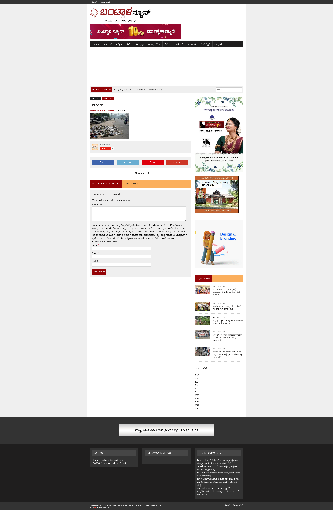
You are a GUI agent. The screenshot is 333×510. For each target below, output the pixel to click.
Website (96, 261)
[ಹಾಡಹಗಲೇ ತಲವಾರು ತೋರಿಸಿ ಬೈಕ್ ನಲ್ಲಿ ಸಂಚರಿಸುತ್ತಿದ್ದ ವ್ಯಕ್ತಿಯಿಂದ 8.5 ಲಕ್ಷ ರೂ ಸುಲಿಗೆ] (202, 354)
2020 (197, 395)
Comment (97, 204)
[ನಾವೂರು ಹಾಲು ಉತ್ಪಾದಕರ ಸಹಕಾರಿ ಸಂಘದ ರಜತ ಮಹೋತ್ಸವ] (202, 308)
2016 (197, 408)
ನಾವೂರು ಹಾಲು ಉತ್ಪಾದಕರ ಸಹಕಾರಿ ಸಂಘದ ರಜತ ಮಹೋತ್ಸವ (227, 307)
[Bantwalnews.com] (166, 15)
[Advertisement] (166, 66)
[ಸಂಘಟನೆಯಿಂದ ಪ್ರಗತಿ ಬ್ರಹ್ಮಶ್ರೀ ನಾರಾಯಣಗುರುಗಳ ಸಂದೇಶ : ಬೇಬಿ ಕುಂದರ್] (202, 291)
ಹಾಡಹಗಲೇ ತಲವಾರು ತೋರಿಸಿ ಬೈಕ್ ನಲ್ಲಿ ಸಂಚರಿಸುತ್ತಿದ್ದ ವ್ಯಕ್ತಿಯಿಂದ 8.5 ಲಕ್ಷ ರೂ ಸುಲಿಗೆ (227, 354)
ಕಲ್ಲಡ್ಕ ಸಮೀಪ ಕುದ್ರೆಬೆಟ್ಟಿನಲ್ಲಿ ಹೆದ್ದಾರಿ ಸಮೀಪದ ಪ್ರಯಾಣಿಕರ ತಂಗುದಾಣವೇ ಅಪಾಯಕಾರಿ (218, 491)
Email (95, 253)
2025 (197, 378)
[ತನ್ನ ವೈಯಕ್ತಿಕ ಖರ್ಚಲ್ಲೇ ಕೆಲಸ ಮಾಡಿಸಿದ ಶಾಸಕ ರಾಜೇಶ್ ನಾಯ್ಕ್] (202, 323)
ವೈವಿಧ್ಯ (167, 44)
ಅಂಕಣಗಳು (191, 44)
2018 (197, 401)
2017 (197, 405)
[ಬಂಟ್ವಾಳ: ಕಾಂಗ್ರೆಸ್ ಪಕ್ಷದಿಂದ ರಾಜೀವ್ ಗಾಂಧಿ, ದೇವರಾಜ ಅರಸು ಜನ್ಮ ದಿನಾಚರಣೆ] (202, 337)
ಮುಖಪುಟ (96, 44)
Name (95, 244)
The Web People (106, 507)
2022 (197, 388)
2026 (197, 375)
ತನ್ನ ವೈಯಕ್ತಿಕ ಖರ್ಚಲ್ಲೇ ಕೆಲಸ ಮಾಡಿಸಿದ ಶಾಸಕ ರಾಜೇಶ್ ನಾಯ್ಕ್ (228, 321)
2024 (197, 381)
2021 (197, 391)
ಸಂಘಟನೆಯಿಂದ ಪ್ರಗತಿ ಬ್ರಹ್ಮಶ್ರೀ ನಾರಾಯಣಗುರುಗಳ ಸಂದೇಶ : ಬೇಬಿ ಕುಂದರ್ (226, 292)
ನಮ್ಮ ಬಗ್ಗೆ (94, 2)
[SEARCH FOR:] (229, 89)
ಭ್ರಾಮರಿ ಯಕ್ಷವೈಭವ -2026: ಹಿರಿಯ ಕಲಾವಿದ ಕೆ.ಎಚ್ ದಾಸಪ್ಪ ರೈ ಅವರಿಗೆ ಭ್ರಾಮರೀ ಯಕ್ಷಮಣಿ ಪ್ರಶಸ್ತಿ (218, 481)
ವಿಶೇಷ (129, 44)
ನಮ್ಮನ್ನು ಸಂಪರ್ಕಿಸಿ (106, 2)
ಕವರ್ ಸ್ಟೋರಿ (205, 44)
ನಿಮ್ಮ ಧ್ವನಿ (140, 44)
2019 (197, 398)
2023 (197, 385)
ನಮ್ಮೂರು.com (154, 44)
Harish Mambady (107, 111)
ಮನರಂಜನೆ (178, 44)
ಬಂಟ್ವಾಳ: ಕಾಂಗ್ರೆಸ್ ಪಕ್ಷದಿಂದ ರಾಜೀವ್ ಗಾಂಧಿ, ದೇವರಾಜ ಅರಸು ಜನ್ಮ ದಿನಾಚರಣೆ (227, 338)
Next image (141, 173)
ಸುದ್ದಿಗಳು (119, 44)
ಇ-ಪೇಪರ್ (108, 44)
